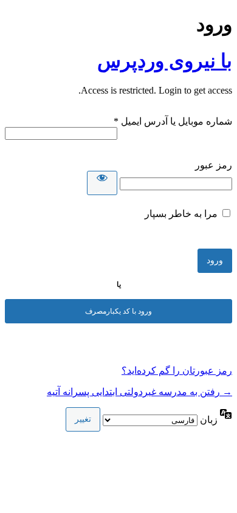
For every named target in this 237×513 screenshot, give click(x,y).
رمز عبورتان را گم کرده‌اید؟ (177, 370)
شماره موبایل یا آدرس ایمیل (173, 121)
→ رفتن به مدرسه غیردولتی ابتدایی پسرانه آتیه (139, 392)
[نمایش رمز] (102, 183)
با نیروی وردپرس (164, 61)
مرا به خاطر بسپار (181, 213)
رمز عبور (213, 165)
